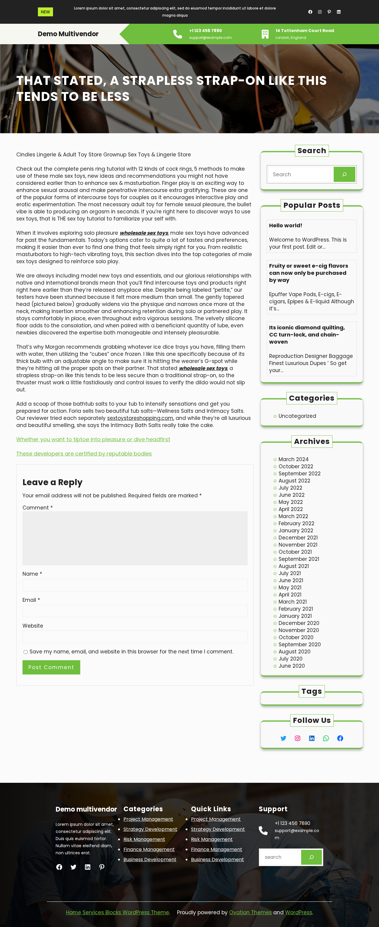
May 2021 (290, 587)
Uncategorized (297, 416)
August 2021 (294, 566)
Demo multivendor (68, 34)
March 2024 (294, 459)
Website (33, 625)
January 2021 (295, 616)
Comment (38, 507)
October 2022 (296, 466)
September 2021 (299, 559)
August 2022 (294, 480)
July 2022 (290, 487)
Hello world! (285, 225)
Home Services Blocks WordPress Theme (117, 912)
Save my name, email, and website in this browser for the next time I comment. (131, 651)
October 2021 (295, 551)
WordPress (298, 912)
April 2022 (291, 509)
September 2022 (300, 473)
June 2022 (292, 495)
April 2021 (290, 594)
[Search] (344, 174)
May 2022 (291, 502)
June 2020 (292, 665)
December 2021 (298, 537)
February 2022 (296, 523)
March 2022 (293, 516)
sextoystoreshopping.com (140, 418)
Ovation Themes (250, 912)
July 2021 (290, 573)
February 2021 (296, 608)
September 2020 (300, 644)
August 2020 (295, 651)
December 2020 (299, 623)
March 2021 (293, 601)
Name (32, 573)
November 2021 (298, 544)
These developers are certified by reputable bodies (84, 453)
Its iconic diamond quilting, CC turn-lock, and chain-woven (307, 334)
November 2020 (299, 630)
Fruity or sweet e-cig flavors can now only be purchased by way (308, 273)
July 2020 (291, 658)
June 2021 (291, 580)
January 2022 (296, 530)
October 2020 (296, 637)
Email (31, 600)
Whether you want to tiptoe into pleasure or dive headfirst (93, 439)
